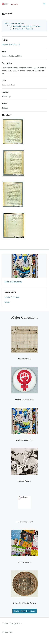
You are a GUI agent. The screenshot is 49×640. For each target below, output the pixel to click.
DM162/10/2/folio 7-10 (11, 44)
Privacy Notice (16, 623)
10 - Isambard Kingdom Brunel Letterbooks (25, 26)
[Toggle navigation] (44, 4)
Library (7, 302)
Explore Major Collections (24, 611)
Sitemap (5, 623)
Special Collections (12, 297)
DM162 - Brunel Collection (14, 24)
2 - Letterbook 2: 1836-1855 (23, 29)
